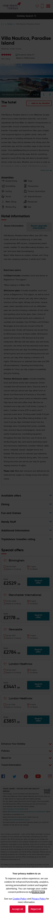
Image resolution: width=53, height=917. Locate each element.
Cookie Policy (20, 899)
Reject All (36, 909)
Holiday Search (25, 15)
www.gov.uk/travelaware (15, 809)
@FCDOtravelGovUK (15, 812)
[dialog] (26, 892)
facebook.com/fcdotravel (36, 812)
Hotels (10, 24)
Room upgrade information (39, 227)
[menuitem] (3, 777)
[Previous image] (44, 94)
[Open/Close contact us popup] (42, 6)
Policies (5, 751)
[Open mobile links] (48, 6)
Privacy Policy (39, 899)
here (22, 814)
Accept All (17, 909)
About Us (6, 758)
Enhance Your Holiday (13, 744)
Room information (14, 225)
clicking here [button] (38, 892)
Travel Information (11, 765)
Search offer (38, 581)
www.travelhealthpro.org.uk (19, 820)
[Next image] (50, 94)
